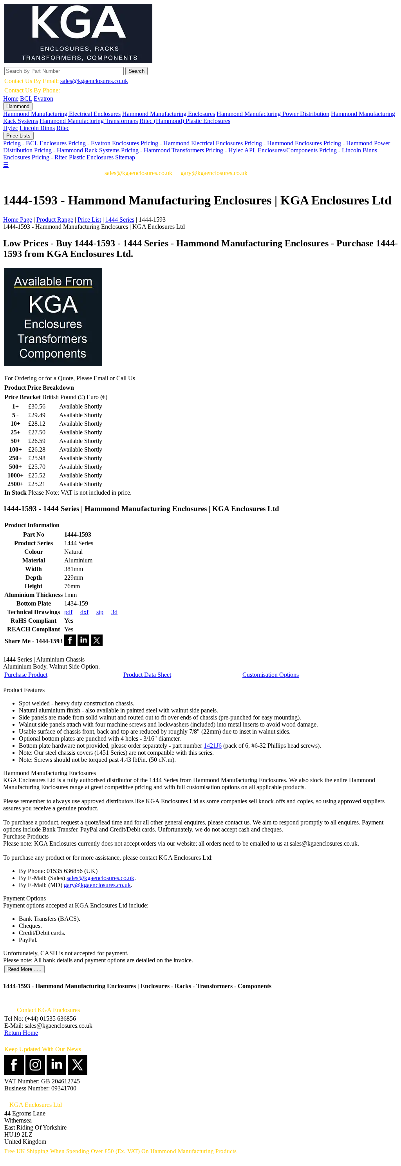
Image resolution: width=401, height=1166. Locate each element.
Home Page (17, 219)
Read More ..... (24, 969)
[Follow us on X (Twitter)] (77, 1072)
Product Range (54, 219)
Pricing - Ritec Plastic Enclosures (73, 157)
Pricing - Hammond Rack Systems (76, 150)
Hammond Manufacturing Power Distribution (273, 113)
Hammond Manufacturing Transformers (89, 121)
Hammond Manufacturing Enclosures (168, 113)
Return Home (21, 1032)
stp (99, 612)
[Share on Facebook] (70, 644)
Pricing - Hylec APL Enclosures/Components (262, 150)
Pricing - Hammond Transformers (162, 150)
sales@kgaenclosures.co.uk (94, 81)
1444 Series (119, 219)
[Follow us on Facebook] (14, 1072)
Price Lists (18, 136)
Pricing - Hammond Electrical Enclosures (192, 143)
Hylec (10, 128)
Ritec (62, 128)
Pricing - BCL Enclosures (35, 143)
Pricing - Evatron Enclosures (103, 143)
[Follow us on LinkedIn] (56, 1072)
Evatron (43, 98)
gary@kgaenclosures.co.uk (97, 885)
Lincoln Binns (37, 128)
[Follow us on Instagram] (35, 1072)
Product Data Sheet (147, 674)
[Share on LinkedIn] (83, 644)
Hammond (17, 106)
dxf (84, 612)
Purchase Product (25, 674)
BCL (26, 98)
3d (114, 612)
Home (10, 98)
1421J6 (213, 745)
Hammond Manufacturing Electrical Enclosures (62, 113)
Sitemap (125, 157)
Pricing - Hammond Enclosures (283, 143)
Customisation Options (270, 674)
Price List (89, 219)
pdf (68, 612)
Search (136, 71)
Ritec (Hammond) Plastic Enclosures (184, 121)
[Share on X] (97, 644)
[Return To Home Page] (78, 61)
